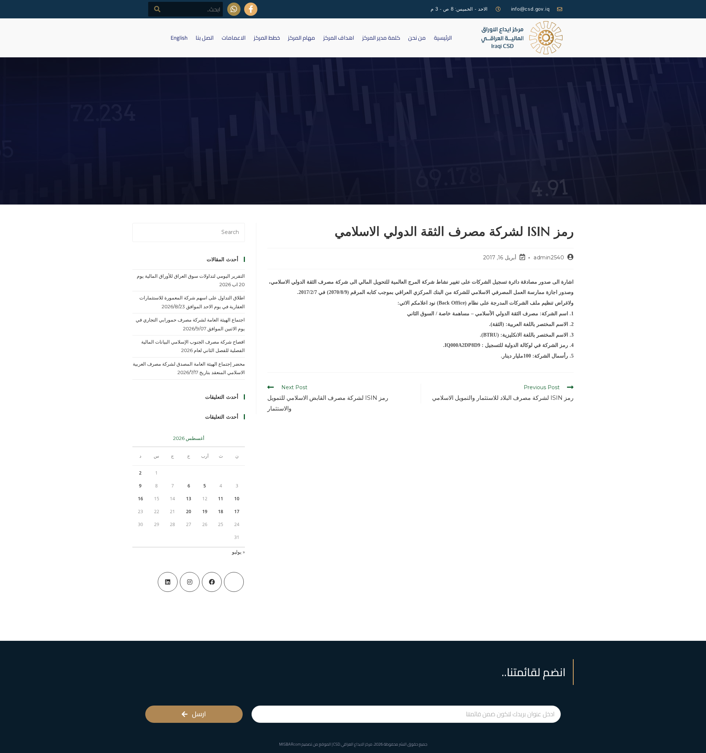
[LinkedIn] (168, 582)
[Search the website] (185, 9)
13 (188, 499)
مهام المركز (301, 37)
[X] (234, 582)
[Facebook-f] (250, 9)
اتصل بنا (205, 37)
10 (236, 499)
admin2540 (549, 257)
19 (204, 511)
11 (220, 499)
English (179, 37)
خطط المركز (267, 37)
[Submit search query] (157, 9)
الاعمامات (234, 37)
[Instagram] (190, 582)
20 (188, 511)
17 (236, 511)
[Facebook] (212, 582)
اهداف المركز (338, 37)
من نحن (417, 37)
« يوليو (238, 552)
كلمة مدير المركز (381, 37)
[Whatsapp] (233, 9)
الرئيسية (443, 37)
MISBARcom (290, 744)
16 (140, 499)
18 (220, 511)
